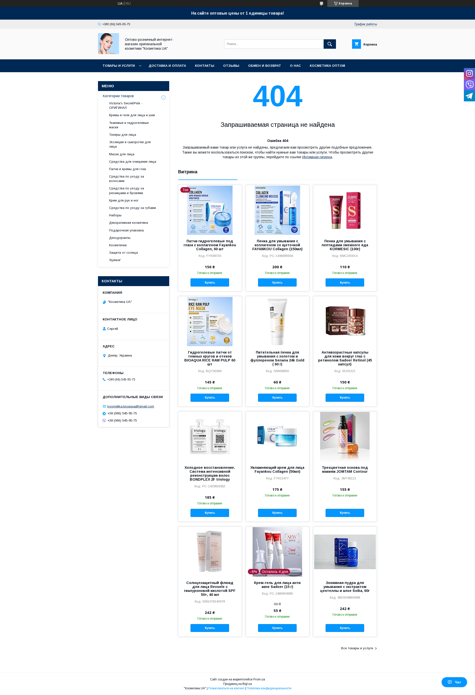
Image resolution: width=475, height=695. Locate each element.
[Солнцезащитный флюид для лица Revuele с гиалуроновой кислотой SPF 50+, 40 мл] (209, 551)
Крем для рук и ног (124, 200)
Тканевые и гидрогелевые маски (129, 125)
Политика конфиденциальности (269, 688)
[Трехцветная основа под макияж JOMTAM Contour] (345, 436)
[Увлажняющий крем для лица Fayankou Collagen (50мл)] (277, 436)
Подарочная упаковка (126, 230)
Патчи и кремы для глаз (127, 169)
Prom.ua (259, 679)
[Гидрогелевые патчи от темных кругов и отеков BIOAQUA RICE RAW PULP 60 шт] (209, 321)
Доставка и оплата (167, 65)
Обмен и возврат (264, 65)
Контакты (204, 65)
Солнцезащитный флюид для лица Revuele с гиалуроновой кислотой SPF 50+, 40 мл (210, 589)
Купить (210, 282)
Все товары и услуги (357, 648)
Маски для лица (121, 154)
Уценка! (114, 260)
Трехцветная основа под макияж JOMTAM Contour (345, 469)
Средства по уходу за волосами (126, 179)
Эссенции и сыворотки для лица (130, 144)
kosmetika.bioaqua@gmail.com (130, 406)
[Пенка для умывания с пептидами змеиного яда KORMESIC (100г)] (345, 210)
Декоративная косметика (128, 222)
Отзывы (231, 65)
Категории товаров (118, 96)
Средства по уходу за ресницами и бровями (126, 190)
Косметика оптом (327, 65)
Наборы (115, 215)
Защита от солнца (123, 252)
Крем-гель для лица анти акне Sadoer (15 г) (277, 585)
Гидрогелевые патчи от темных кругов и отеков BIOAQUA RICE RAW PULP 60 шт (209, 358)
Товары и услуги (118, 65)
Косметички (118, 245)
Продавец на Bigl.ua (237, 684)
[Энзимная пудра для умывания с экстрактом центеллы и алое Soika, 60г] (345, 551)
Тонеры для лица (122, 134)
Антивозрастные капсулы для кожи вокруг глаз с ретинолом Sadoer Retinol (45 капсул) (345, 358)
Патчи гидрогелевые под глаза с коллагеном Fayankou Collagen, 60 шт (210, 245)
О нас (295, 65)
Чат (458, 682)
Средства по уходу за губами (132, 208)
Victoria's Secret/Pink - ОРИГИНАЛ (125, 105)
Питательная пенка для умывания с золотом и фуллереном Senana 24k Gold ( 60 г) (277, 358)
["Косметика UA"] (108, 53)
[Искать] (330, 44)
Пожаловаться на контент (226, 688)
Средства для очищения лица (132, 161)
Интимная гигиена (317, 157)
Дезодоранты (119, 238)
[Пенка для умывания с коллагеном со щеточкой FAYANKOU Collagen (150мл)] (277, 210)
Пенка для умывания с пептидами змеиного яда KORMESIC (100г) (345, 245)
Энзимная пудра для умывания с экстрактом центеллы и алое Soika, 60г (345, 587)
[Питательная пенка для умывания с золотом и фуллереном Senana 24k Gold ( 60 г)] (277, 321)
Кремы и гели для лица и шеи (132, 115)
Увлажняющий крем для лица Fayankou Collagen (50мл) (277, 469)
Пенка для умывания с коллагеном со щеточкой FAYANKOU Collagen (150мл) (277, 245)
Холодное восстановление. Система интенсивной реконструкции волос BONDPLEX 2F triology (210, 473)
